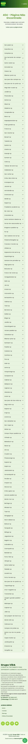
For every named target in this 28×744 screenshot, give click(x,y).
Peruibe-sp (7, 479)
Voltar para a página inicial (14, 27)
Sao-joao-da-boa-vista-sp (12, 400)
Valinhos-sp (8, 302)
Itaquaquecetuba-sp (10, 120)
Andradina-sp (8, 544)
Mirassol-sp (8, 507)
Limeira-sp (7, 149)
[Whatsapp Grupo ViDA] (3, 723)
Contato (4, 710)
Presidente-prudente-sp (12, 207)
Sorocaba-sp (8, 67)
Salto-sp (7, 281)
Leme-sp (7, 367)
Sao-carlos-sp (8, 174)
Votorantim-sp (9, 293)
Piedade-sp (8, 569)
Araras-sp (7, 289)
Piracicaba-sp (8, 96)
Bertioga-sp (8, 503)
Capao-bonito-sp (9, 638)
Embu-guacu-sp (9, 491)
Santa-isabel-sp (9, 565)
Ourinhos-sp (8, 355)
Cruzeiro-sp (8, 454)
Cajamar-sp (8, 388)
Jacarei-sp (7, 186)
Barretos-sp (8, 310)
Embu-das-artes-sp (10, 178)
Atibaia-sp (7, 248)
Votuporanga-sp (9, 372)
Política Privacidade (7, 716)
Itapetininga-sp (9, 256)
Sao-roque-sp (8, 425)
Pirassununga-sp (9, 458)
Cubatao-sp (8, 351)
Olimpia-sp (7, 561)
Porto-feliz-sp (8, 557)
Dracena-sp (8, 646)
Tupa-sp (7, 511)
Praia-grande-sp (9, 125)
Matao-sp (7, 429)
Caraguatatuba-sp (10, 277)
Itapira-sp (7, 466)
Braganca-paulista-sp (11, 227)
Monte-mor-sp (9, 499)
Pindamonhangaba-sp (11, 240)
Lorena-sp (7, 417)
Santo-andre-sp (9, 63)
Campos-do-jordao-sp (11, 628)
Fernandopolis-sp (9, 474)
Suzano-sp (7, 145)
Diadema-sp (8, 108)
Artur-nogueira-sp (10, 590)
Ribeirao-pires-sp (9, 339)
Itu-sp (6, 232)
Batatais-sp (8, 553)
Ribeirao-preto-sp (10, 75)
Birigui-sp (7, 318)
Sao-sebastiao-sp (10, 421)
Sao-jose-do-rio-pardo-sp (12, 581)
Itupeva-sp (7, 462)
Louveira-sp (8, 573)
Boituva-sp (7, 524)
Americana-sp (8, 195)
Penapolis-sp (8, 528)
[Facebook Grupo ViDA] (7, 723)
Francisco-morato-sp (11, 244)
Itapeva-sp (7, 409)
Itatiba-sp (7, 314)
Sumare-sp (7, 157)
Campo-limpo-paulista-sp (12, 433)
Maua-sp (7, 104)
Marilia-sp (7, 199)
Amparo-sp (8, 483)
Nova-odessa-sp (9, 520)
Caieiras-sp (8, 380)
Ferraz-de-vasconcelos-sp (12, 223)
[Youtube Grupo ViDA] (17, 723)
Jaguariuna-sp (8, 536)
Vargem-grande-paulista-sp (12, 598)
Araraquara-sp (9, 182)
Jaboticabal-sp (9, 470)
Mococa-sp (8, 487)
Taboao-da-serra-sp (11, 166)
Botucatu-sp (8, 269)
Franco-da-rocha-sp (11, 273)
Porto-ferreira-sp (9, 577)
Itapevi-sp (7, 203)
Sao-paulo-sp (8, 45)
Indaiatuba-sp (8, 170)
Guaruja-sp (7, 153)
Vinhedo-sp (8, 437)
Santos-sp (7, 100)
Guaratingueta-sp (10, 326)
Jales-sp (7, 612)
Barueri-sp (7, 137)
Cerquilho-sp (8, 650)
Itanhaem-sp (8, 343)
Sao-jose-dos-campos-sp (12, 79)
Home (3, 708)
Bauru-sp (7, 116)
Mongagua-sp (8, 516)
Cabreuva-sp (8, 624)
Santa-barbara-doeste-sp (12, 219)
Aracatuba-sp (8, 215)
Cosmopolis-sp (9, 548)
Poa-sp (6, 359)
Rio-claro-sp (8, 211)
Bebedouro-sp (8, 441)
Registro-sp (8, 540)
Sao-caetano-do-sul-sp (11, 236)
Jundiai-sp (7, 92)
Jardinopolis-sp (9, 642)
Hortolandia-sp (9, 190)
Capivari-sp (8, 607)
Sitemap (4, 713)
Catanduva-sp (8, 334)
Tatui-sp (7, 306)
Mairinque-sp (8, 603)
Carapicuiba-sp (9, 112)
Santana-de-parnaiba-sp (12, 260)
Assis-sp (7, 363)
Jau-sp (6, 285)
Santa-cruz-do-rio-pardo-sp (12, 633)
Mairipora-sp (8, 384)
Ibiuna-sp (7, 446)
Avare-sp (7, 396)
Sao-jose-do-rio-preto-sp (12, 83)
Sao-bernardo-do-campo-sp (12, 58)
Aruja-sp (7, 413)
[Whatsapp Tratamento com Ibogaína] (25, 741)
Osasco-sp (7, 71)
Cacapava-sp (8, 376)
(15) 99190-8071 (9, 697)
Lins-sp (6, 450)
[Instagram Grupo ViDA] (12, 723)
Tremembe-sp (9, 594)
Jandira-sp (7, 322)
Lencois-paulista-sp (10, 495)
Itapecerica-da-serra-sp (12, 252)
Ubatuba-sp (8, 392)
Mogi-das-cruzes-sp (10, 88)
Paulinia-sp (7, 347)
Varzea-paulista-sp (10, 330)
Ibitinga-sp (7, 532)
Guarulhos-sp (8, 49)
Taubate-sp (8, 141)
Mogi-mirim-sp (9, 404)
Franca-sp (7, 129)
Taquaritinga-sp (9, 586)
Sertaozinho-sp (9, 297)
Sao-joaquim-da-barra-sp (12, 616)
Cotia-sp (7, 162)
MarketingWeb (18, 738)
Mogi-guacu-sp (9, 264)
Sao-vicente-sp (9, 133)
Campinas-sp (8, 53)
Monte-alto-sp (9, 620)
